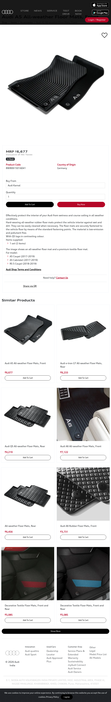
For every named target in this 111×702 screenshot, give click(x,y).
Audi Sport (30, 654)
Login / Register (97, 20)
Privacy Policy (52, 697)
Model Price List (98, 654)
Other (92, 647)
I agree (67, 697)
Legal (92, 650)
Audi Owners (75, 671)
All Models (95, 657)
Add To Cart (30, 204)
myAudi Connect (77, 664)
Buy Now (81, 204)
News (38, 10)
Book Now (78, 12)
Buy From (11, 180)
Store (25, 10)
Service (52, 10)
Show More (55, 631)
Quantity (10, 192)
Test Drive (66, 12)
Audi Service (74, 668)
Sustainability (75, 661)
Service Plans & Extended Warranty (76, 654)
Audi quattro (32, 651)
